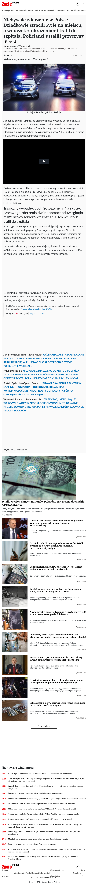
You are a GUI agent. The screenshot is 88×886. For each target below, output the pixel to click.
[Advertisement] (44, 273)
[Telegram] (10, 42)
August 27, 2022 (36, 313)
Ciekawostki (48, 11)
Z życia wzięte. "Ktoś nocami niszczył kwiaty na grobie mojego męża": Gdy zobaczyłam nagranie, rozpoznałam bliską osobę (46, 850)
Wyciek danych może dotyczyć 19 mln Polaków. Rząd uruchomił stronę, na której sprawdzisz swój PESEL (45, 787)
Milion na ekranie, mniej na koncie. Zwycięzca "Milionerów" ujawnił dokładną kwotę (42, 809)
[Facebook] (5, 42)
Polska (31, 11)
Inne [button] (83, 11)
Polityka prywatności (48, 877)
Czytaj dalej (44, 726)
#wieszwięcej (27, 309)
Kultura (38, 11)
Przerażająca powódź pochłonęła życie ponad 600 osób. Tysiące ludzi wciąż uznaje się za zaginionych (44, 833)
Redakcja (77, 873)
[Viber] (15, 42)
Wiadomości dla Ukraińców (67, 11)
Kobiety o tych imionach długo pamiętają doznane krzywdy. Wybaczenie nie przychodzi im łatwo (47, 798)
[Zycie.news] (10, 3)
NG (12, 56)
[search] (84, 4)
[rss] (77, 4)
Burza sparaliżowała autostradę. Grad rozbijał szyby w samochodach (35, 793)
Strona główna (8, 11)
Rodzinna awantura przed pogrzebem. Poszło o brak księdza (32, 844)
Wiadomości (21, 11)
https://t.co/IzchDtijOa (42, 309)
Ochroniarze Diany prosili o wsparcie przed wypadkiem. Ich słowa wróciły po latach (41, 804)
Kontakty (34, 877)
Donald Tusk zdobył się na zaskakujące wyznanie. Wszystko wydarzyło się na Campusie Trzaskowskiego (43, 858)
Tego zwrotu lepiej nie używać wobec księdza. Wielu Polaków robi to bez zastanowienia (43, 814)
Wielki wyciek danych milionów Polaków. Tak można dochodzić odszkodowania (40, 774)
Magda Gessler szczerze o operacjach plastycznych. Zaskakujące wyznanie (38, 839)
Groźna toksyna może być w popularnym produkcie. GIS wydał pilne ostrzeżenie (40, 819)
